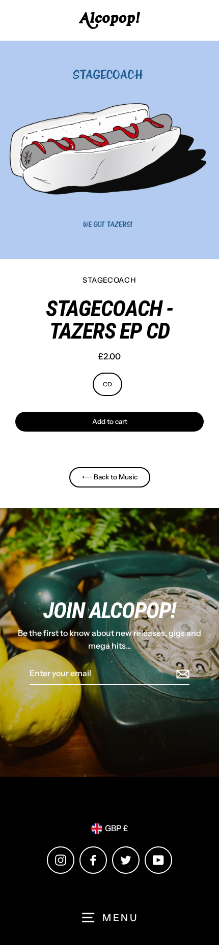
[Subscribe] (181, 674)
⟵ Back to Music (110, 477)
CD (107, 384)
